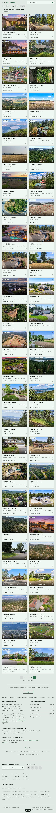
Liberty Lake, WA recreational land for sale (38, 751)
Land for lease (13, 788)
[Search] (53, 2)
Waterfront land (6, 799)
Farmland (41, 791)
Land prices (26, 773)
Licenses (44, 809)
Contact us (26, 779)
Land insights (5, 779)
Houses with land (15, 794)
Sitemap (33, 809)
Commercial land (33, 791)
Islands (30, 794)
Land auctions (21, 788)
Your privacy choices (38, 807)
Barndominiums (6, 791)
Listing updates (28, 692)
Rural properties (11, 796)
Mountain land (45, 794)
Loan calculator (16, 779)
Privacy (52, 809)
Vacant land (38, 796)
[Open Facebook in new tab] (28, 768)
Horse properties (6, 794)
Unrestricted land (46, 796)
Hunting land (24, 794)
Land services (15, 776)
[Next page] (34, 677)
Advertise (4, 773)
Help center (4, 776)
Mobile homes (36, 794)
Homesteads (48, 791)
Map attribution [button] (15, 807)
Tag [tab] (30, 747)
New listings (39, 809)
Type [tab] (26, 747)
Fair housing (47, 807)
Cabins (12, 791)
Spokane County (33, 697)
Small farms (24, 796)
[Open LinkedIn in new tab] (40, 768)
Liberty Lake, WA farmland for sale (15, 751)
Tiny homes (31, 796)
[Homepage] (9, 2)
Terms (48, 809)
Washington (13, 697)
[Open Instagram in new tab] (32, 768)
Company (25, 776)
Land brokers (15, 773)
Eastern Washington (22, 697)
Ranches (4, 796)
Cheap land (25, 791)
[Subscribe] (22, 768)
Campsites (18, 791)
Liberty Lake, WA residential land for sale (28, 754)
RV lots (18, 796)
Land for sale (5, 697)
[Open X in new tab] (36, 768)
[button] (2, 2)
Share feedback (31, 764)
